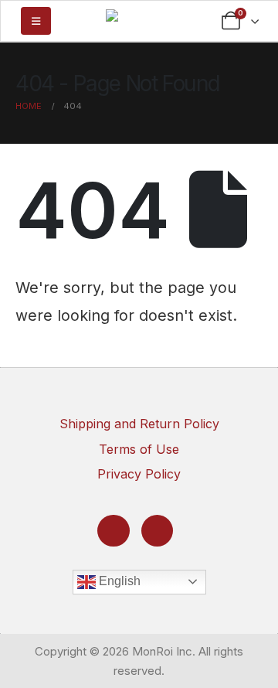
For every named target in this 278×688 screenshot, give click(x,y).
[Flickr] (157, 531)
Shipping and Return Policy (139, 423)
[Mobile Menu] (36, 21)
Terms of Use (139, 449)
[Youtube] (113, 531)
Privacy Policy (139, 474)
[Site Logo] (138, 19)
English (118, 581)
